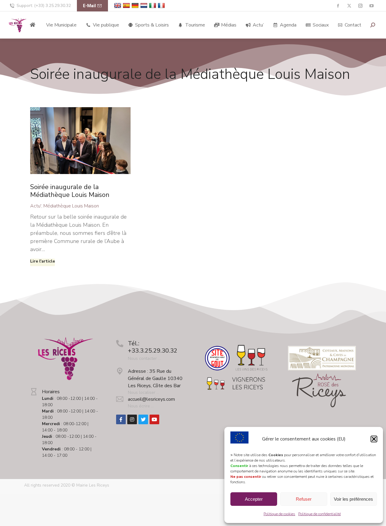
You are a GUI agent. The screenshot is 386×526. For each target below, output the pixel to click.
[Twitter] (143, 419)
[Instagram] (132, 419)
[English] (118, 5)
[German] (135, 5)
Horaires (51, 391)
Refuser (304, 499)
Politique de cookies (279, 514)
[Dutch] (144, 5)
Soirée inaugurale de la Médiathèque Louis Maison (69, 190)
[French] (162, 5)
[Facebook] (121, 419)
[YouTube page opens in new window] (371, 5)
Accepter (254, 499)
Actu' (35, 206)
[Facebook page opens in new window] (337, 5)
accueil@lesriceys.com (151, 399)
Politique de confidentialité (319, 514)
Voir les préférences (353, 499)
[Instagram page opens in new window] (360, 5)
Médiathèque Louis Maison (71, 206)
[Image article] (80, 140)
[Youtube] (154, 419)
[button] (374, 439)
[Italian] (153, 5)
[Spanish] (127, 5)
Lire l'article (42, 261)
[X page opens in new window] (349, 5)
